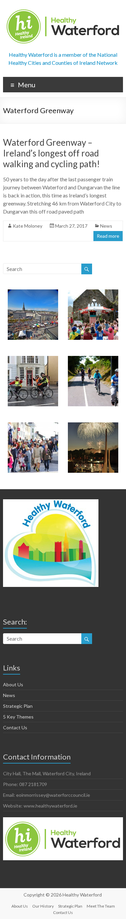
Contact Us (15, 727)
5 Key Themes (18, 717)
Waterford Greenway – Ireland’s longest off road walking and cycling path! (51, 153)
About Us (13, 684)
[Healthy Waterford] (63, 8)
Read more (108, 236)
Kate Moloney (27, 226)
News (106, 226)
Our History (43, 906)
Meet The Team (101, 906)
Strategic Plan (18, 706)
